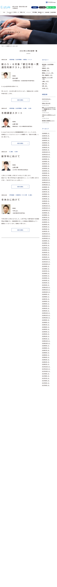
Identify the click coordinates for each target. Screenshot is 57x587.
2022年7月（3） (46, 245)
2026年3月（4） (46, 145)
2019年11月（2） (46, 315)
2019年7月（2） (46, 324)
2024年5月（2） (46, 196)
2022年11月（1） (46, 236)
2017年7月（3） (46, 378)
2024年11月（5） (46, 182)
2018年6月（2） (46, 352)
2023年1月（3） (46, 231)
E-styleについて (10, 12)
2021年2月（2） (46, 282)
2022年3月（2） (46, 252)
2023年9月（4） (46, 212)
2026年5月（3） (46, 140)
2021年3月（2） (46, 280)
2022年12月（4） (46, 233)
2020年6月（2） (46, 301)
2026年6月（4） (46, 138)
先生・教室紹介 (47, 75)
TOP (4, 12)
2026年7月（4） (46, 135)
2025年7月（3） (46, 163)
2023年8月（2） (46, 215)
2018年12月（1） (46, 341)
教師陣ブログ (41, 12)
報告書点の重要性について (48, 120)
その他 (45, 88)
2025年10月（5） (46, 156)
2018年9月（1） (46, 345)
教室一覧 (22, 12)
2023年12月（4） (46, 205)
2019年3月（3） (46, 334)
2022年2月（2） (46, 254)
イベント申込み (42, 7)
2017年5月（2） (46, 383)
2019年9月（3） (46, 320)
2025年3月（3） (46, 173)
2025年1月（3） (46, 177)
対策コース (16, 12)
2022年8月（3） (46, 243)
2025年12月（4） (46, 152)
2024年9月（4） (46, 187)
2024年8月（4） (46, 189)
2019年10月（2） (46, 317)
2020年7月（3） (46, 299)
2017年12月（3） (46, 366)
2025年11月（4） (46, 154)
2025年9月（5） (46, 159)
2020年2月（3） (46, 308)
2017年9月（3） (46, 373)
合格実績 (47, 12)
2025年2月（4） (46, 175)
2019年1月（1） (46, 338)
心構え (45, 81)
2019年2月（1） (46, 336)
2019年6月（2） (46, 327)
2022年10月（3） (46, 238)
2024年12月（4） (46, 180)
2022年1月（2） (46, 257)
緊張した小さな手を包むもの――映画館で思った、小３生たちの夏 (49, 109)
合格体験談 (53, 12)
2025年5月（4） (46, 168)
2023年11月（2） (46, 208)
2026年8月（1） (46, 133)
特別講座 (34, 12)
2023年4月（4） (46, 224)
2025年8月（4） (46, 161)
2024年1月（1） (46, 203)
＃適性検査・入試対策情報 (15, 59)
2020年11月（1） (46, 289)
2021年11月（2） (46, 261)
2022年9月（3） (46, 240)
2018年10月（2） (46, 343)
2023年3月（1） (46, 226)
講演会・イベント (48, 73)
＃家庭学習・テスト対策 (21, 195)
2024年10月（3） (46, 184)
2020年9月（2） (46, 294)
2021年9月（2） (46, 266)
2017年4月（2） (46, 385)
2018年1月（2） (46, 364)
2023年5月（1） (46, 222)
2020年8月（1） (46, 296)
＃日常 (16, 151)
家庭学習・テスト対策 (47, 78)
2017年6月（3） (46, 380)
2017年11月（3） (46, 369)
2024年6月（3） (46, 194)
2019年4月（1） (46, 331)
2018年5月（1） (46, 355)
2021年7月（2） (46, 271)
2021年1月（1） (46, 285)
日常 (45, 86)
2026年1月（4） (46, 149)
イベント (28, 12)
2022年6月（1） (46, 247)
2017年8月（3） (46, 376)
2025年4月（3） (46, 170)
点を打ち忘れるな (46, 99)
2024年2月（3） (46, 201)
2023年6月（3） (46, 219)
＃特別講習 (11, 195)
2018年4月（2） (46, 357)
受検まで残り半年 (46, 103)
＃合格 (29, 108)
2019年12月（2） (46, 313)
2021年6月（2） (46, 273)
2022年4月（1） (46, 250)
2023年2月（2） (46, 229)
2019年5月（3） (46, 329)
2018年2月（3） (46, 362)
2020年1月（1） (46, 310)
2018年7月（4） (46, 350)
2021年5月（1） (46, 275)
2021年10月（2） (46, 264)
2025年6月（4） (46, 166)
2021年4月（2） (46, 278)
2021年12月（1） (46, 259)
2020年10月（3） (46, 292)
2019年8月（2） (46, 322)
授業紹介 (46, 68)
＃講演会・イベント (27, 59)
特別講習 (46, 70)
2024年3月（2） (46, 198)
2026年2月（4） (46, 147)
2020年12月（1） (46, 287)
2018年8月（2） (46, 348)
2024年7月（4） (46, 191)
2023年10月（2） (46, 210)
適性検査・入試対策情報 (47, 65)
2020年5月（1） (46, 303)
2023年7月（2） (46, 217)
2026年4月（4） (46, 142)
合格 (45, 83)
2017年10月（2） (46, 371)
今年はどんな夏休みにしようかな (49, 115)
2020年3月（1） (46, 306)
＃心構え (25, 108)
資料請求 (34, 7)
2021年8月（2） (46, 268)
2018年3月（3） (46, 359)
